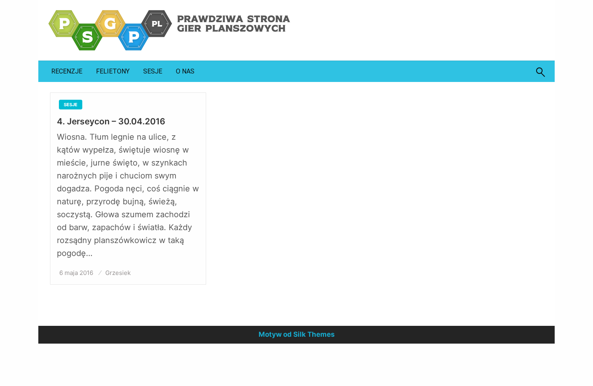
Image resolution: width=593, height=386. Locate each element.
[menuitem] (66, 71)
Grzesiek (118, 273)
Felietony (112, 71)
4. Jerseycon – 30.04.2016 (111, 121)
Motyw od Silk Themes (297, 334)
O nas (185, 71)
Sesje (152, 71)
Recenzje (66, 71)
